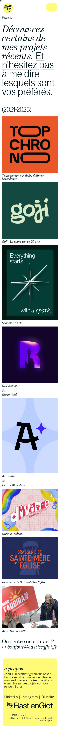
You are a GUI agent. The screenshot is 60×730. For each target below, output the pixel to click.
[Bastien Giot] (8, 12)
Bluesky (48, 696)
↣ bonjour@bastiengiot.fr (29, 646)
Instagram (30, 696)
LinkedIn (11, 696)
